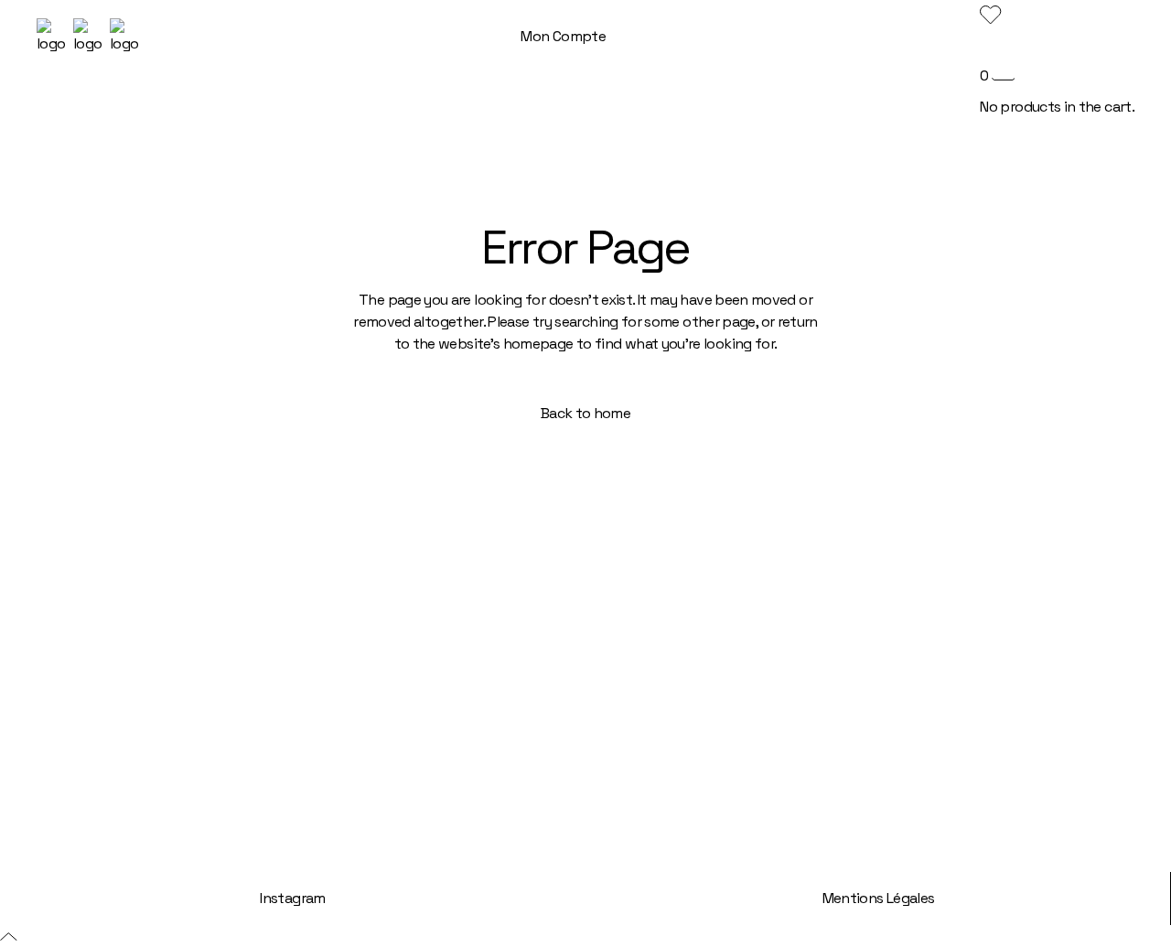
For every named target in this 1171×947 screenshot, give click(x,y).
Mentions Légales (878, 898)
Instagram (292, 898)
